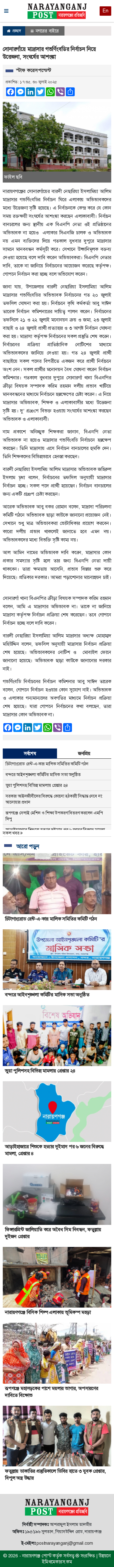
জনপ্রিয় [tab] (84, 753)
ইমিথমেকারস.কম (57, 1562)
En (105, 10)
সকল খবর (11, 833)
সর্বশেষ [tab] (30, 753)
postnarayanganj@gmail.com (65, 1543)
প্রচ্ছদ (16, 31)
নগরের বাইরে (46, 31)
